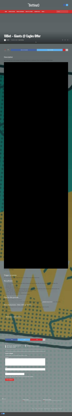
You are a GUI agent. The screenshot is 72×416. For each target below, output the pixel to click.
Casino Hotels (37, 11)
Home (6, 11)
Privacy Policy (40, 408)
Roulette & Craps (29, 11)
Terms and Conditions (54, 408)
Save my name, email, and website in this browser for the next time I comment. (19, 376)
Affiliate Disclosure (47, 408)
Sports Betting (12, 11)
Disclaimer (60, 408)
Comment (7, 357)
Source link (7, 329)
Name (6, 367)
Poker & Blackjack (20, 11)
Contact (36, 408)
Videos (43, 11)
